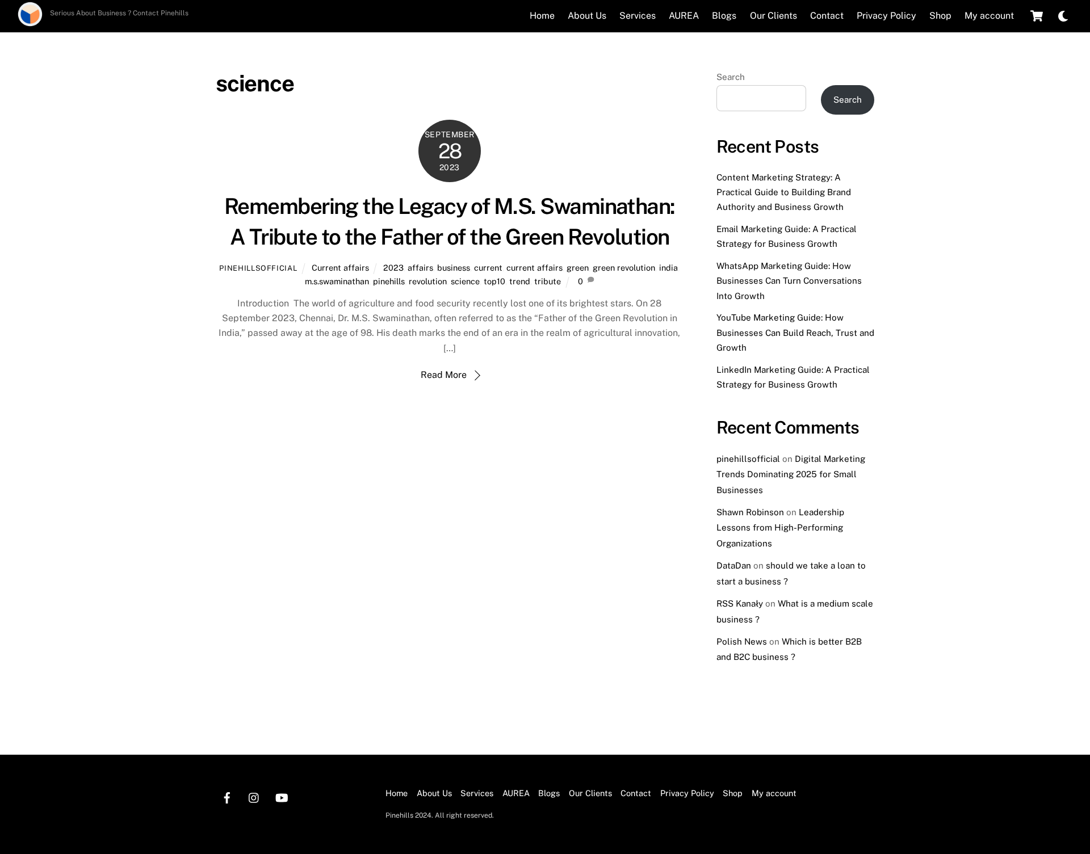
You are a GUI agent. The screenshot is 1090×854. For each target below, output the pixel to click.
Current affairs (340, 267)
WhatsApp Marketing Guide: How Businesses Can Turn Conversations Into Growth (789, 281)
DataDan (733, 565)
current (488, 267)
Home (542, 15)
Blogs (724, 15)
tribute (547, 281)
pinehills (389, 281)
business (453, 267)
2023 (393, 267)
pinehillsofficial (258, 268)
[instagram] (254, 796)
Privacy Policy (886, 15)
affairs (420, 267)
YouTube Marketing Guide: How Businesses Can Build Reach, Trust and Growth (795, 332)
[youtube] (281, 796)
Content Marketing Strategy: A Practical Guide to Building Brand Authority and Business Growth (783, 192)
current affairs (534, 267)
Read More (444, 374)
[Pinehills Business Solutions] (30, 23)
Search (730, 77)
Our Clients (773, 15)
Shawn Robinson (750, 512)
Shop (940, 15)
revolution (428, 281)
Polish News (741, 641)
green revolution (624, 267)
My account (989, 15)
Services (637, 15)
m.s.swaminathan (337, 281)
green (578, 267)
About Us (587, 15)
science (465, 281)
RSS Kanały (739, 603)
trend (519, 281)
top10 (494, 281)
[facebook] (227, 796)
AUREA (684, 15)
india (668, 267)
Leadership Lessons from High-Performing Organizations (780, 527)
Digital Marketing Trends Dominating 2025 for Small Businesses (790, 474)
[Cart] (1036, 16)
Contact (827, 15)
